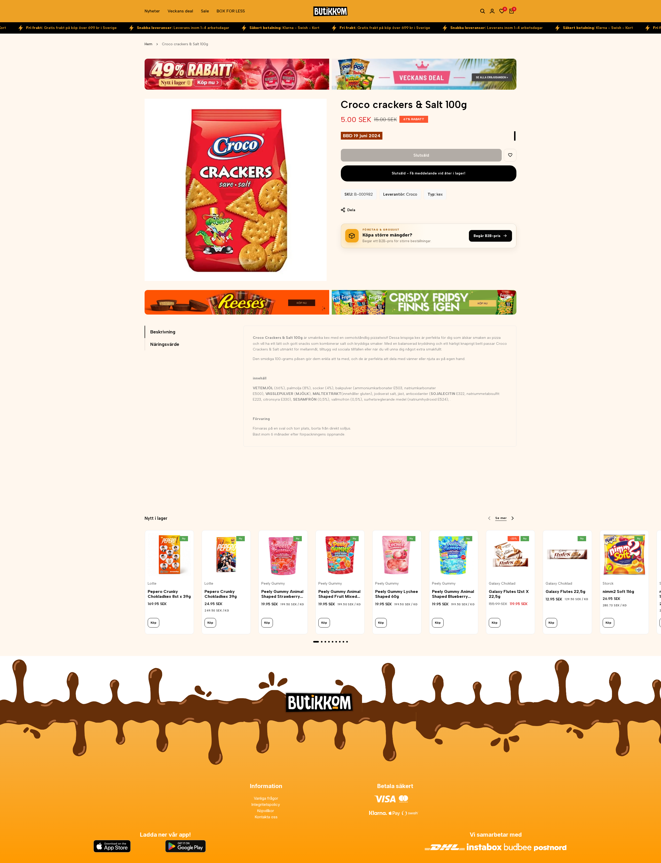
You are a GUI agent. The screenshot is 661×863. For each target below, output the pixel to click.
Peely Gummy (273, 584)
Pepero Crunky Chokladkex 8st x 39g (169, 594)
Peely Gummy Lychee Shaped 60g (396, 594)
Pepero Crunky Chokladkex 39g (220, 594)
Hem (148, 44)
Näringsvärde (164, 344)
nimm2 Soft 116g (618, 591)
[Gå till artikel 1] (316, 642)
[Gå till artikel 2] (321, 642)
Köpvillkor (266, 810)
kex (440, 194)
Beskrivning (162, 332)
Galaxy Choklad (502, 584)
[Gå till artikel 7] (340, 642)
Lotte (152, 584)
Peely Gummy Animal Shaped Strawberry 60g (282, 594)
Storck (608, 584)
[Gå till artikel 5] (332, 642)
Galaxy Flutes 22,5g (565, 591)
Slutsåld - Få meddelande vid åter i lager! (428, 173)
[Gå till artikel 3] (325, 642)
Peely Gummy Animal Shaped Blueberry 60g (453, 594)
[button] (510, 155)
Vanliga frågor (266, 798)
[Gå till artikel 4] (329, 642)
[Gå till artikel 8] (343, 642)
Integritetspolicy (266, 804)
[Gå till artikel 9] (347, 642)
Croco (411, 194)
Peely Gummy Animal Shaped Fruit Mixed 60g (339, 594)
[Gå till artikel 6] (336, 642)
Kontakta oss (266, 816)
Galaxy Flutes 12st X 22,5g (509, 594)
